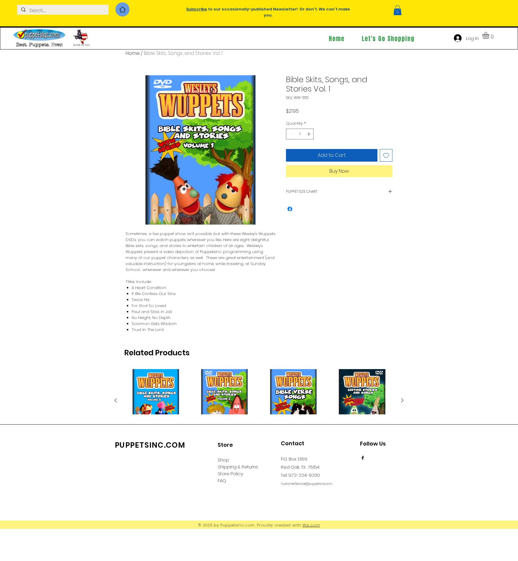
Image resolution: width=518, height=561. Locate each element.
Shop (223, 460)
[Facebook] (362, 458)
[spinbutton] (300, 134)
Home (133, 53)
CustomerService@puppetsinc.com (306, 484)
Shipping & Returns (238, 467)
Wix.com (311, 525)
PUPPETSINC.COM (150, 445)
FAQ (222, 480)
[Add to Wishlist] (386, 155)
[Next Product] (402, 400)
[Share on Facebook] (289, 209)
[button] (397, 10)
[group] (259, 414)
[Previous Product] (115, 400)
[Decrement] (290, 134)
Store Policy (230, 473)
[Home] (122, 9)
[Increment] (309, 134)
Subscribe (196, 9)
